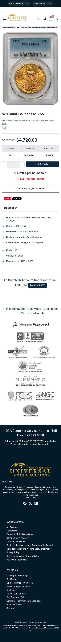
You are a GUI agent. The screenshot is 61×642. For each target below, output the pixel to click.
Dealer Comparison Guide (18, 586)
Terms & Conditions (16, 541)
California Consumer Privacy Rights (23, 556)
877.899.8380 (34, 435)
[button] (5, 19)
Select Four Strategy (16, 594)
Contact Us (12, 531)
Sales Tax (11, 608)
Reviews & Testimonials (18, 560)
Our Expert (11, 590)
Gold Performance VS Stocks (20, 583)
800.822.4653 (38, 285)
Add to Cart (43, 164)
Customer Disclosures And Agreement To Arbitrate (30, 545)
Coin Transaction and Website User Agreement (28, 549)
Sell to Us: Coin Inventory (18, 538)
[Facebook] (25, 503)
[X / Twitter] (30, 503)
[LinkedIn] (36, 503)
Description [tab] (10, 207)
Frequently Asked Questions (20, 534)
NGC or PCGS (27, 261)
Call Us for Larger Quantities (30, 188)
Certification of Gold (16, 597)
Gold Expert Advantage (17, 575)
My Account (12, 527)
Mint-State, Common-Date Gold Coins (24, 601)
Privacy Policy (13, 552)
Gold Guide (11, 579)
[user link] (56, 19)
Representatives (14, 604)
